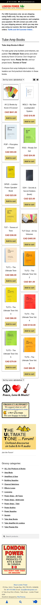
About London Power (20, 585)
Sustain (7, 515)
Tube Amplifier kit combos (14, 523)
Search (20, 602)
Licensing (8, 492)
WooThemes (21, 597)
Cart (31, 601)
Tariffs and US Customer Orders (20, 29)
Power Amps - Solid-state (14, 500)
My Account (7, 602)
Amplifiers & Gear (11, 476)
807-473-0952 (13, 1)
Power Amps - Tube (11, 503)
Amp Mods (8, 472)
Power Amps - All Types (13, 496)
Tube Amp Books (11, 519)
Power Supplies (10, 511)
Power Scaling (9, 507)
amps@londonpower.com (27, 1)
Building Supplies (11, 480)
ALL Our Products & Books (15, 468)
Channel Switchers (11, 484)
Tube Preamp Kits (11, 527)
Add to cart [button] (11, 118)
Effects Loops (9, 488)
